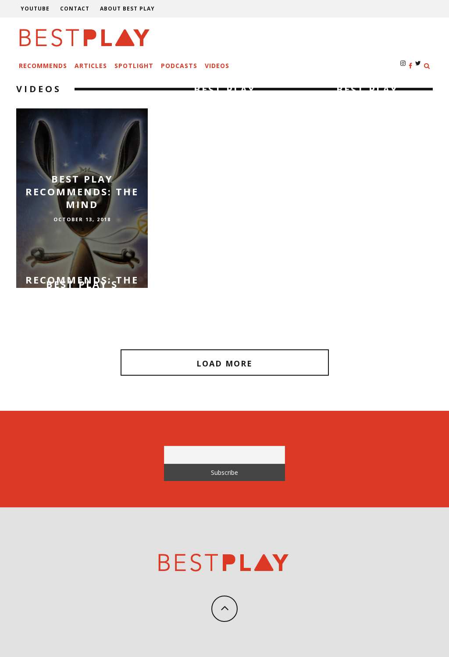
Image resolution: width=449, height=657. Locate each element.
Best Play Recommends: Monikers (225, 102)
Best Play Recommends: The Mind (82, 191)
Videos (217, 65)
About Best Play (127, 8)
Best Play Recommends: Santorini (367, 102)
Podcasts (179, 65)
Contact (74, 8)
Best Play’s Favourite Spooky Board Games (82, 302)
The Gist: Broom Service (224, 303)
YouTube (35, 8)
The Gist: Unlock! (82, 313)
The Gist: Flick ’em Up (367, 303)
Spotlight (133, 65)
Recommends (43, 65)
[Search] (427, 65)
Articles (91, 65)
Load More (224, 363)
